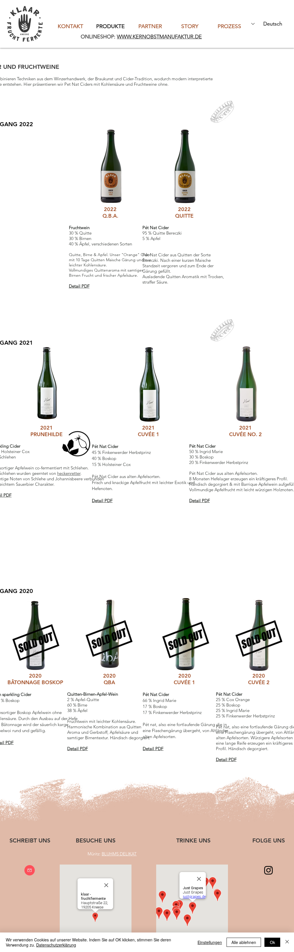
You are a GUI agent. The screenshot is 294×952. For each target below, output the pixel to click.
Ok (272, 942)
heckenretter (68, 473)
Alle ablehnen (243, 942)
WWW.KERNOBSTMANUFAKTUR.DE (159, 37)
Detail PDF (77, 748)
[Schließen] (287, 942)
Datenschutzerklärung (56, 945)
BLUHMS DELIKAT (119, 854)
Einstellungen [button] (210, 942)
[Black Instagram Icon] (268, 870)
